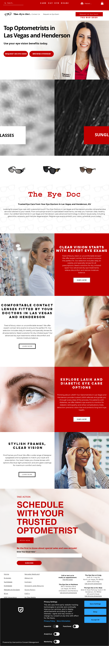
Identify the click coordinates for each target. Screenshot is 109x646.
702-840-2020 (89, 17)
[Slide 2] (54, 75)
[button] (102, 3)
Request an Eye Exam (12, 590)
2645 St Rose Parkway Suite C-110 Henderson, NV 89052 (93, 591)
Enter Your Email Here (26, 552)
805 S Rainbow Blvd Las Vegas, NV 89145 (68, 588)
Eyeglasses (8, 586)
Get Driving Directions (93, 584)
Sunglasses (8, 582)
